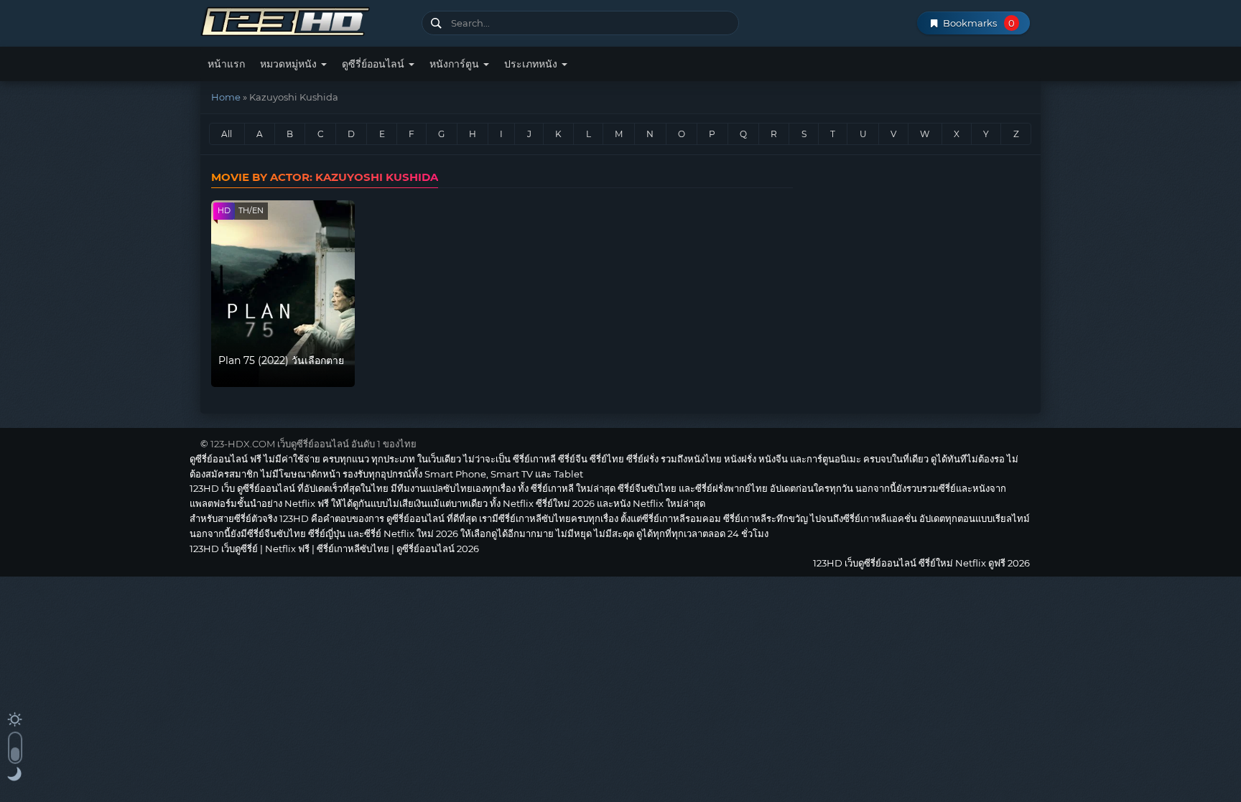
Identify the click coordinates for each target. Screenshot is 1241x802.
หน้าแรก (226, 63)
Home (226, 97)
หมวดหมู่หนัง (290, 63)
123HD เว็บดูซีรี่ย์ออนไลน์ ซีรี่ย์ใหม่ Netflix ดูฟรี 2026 (305, 20)
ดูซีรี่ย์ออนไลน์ (374, 63)
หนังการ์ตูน (455, 63)
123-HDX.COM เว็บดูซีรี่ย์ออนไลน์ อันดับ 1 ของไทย (313, 443)
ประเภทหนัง (532, 63)
